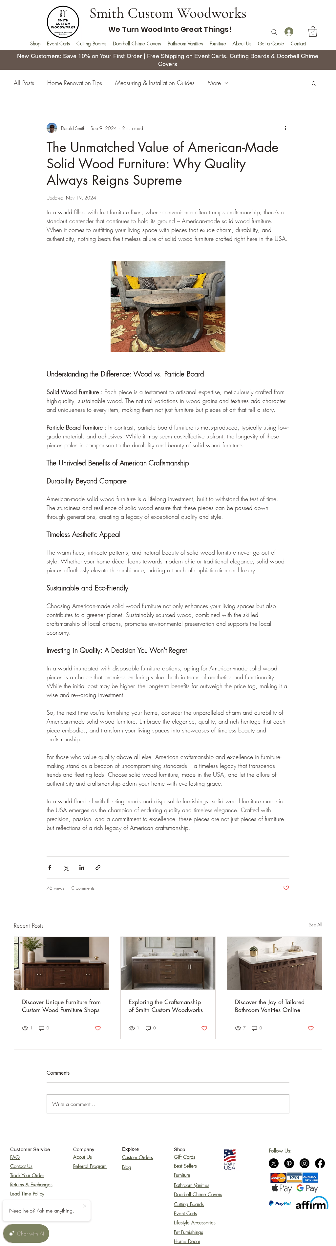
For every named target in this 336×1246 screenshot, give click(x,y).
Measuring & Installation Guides (155, 83)
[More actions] (285, 128)
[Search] (274, 32)
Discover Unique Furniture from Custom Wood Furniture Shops (61, 1006)
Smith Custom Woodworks (167, 13)
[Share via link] (98, 867)
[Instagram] (304, 1163)
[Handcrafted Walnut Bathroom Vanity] (168, 963)
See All (315, 924)
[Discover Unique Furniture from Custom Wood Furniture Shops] (61, 963)
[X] (274, 1163)
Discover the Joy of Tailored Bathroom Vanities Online (269, 1006)
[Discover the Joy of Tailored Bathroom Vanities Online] (274, 963)
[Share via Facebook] (50, 867)
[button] (312, 31)
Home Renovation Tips (74, 83)
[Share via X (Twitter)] (66, 867)
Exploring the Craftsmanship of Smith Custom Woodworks (166, 1006)
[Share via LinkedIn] (82, 867)
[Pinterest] (289, 1163)
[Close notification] (84, 1206)
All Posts (24, 83)
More (214, 83)
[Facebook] (320, 1163)
